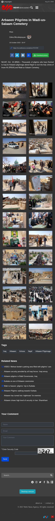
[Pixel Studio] (51, 517)
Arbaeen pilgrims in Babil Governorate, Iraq (20, 376)
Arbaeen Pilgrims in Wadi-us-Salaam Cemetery (23, 22)
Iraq (4, 351)
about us (39, 503)
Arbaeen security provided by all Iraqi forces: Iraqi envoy (26, 371)
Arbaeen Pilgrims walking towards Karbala (20, 391)
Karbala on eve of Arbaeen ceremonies (19, 381)
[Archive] (52, 482)
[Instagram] (36, 482)
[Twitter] (40, 482)
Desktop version (27, 492)
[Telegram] (32, 482)
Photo (11, 32)
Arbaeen (13, 351)
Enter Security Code (9, 449)
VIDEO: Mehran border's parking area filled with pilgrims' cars (27, 367)
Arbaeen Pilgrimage (43, 351)
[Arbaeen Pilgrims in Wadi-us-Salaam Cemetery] (14, 90)
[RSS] (48, 482)
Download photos (42, 55)
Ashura (22, 351)
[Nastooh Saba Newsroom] (44, 517)
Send (5, 459)
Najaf (30, 351)
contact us (50, 503)
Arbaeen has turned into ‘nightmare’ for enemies (22, 396)
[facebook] (44, 482)
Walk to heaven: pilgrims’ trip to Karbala (19, 386)
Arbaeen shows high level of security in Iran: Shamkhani (26, 400)
